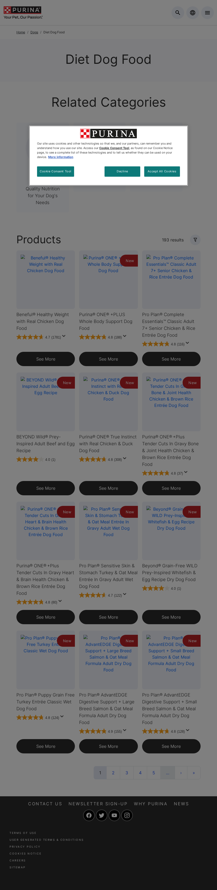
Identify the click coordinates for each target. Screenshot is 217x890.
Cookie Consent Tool (55, 171)
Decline (122, 171)
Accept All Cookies (162, 171)
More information (60, 157)
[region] (108, 156)
